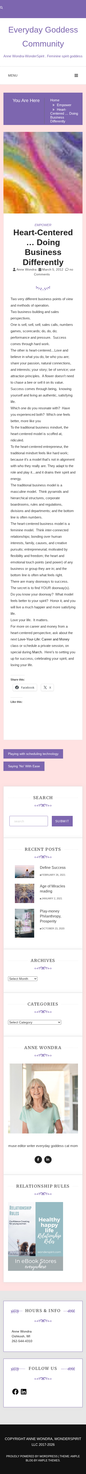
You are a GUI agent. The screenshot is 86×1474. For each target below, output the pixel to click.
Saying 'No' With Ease (24, 766)
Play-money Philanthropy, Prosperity (50, 916)
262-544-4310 (22, 1341)
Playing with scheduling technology (33, 754)
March (37, 652)
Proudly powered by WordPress (32, 1456)
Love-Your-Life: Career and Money (43, 639)
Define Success (53, 868)
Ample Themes (49, 1460)
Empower (43, 225)
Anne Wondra (26, 269)
